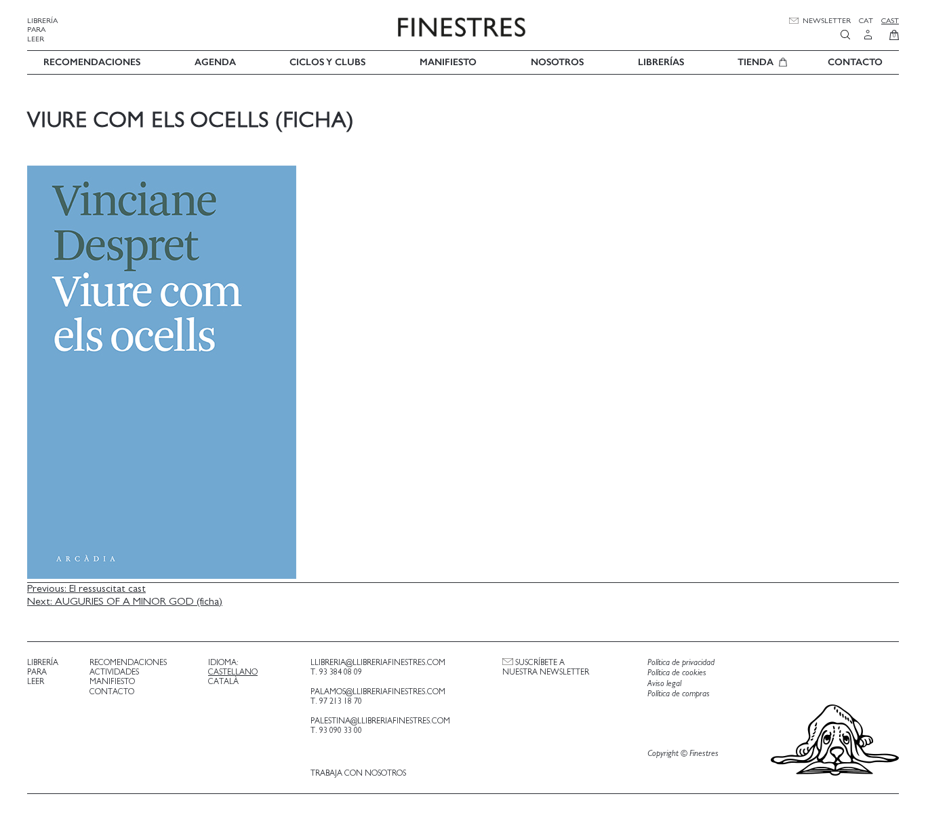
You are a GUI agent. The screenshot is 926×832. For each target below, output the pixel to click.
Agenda (215, 62)
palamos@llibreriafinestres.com (377, 691)
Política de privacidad (680, 662)
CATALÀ (223, 681)
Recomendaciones (91, 62)
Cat (866, 20)
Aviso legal (664, 683)
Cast (890, 20)
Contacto (855, 62)
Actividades (114, 672)
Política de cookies (676, 672)
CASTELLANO (233, 672)
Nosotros (557, 62)
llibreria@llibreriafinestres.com (377, 662)
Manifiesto (448, 62)
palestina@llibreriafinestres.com (380, 721)
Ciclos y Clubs (327, 62)
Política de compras (678, 693)
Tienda (755, 62)
